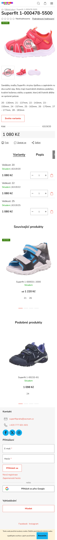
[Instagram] (19, 433)
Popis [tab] (40, 154)
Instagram (33, 523)
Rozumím (42, 535)
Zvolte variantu (13, 118)
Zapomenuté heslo (12, 478)
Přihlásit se (12, 468)
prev (3, 254)
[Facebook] (6, 433)
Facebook (23, 523)
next (54, 254)
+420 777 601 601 (18, 425)
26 (30, 298)
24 (28, 393)
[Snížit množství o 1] (32, 175)
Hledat (28, 508)
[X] (12, 433)
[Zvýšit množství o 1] (46, 175)
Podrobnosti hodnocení (43, 18)
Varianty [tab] (19, 154)
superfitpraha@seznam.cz (21, 418)
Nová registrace (10, 474)
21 (25, 298)
